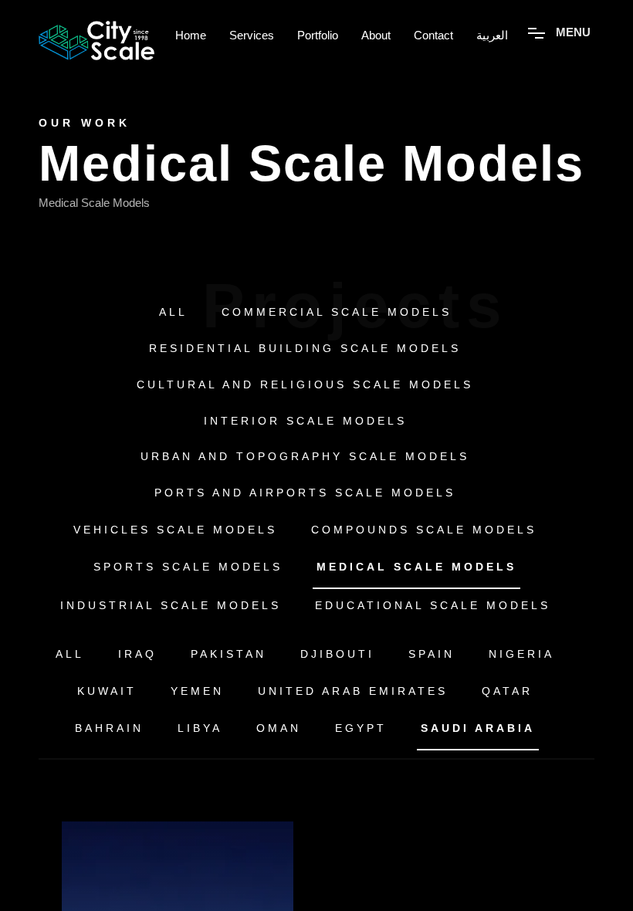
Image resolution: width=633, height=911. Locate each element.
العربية (492, 35)
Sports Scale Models (188, 566)
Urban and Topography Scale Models (304, 456)
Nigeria (521, 654)
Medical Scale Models (416, 566)
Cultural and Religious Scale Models (305, 384)
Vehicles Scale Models (175, 529)
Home (190, 35)
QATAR (507, 691)
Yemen (197, 691)
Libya (200, 728)
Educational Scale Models (432, 605)
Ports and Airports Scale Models (304, 492)
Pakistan (228, 654)
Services (251, 35)
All (173, 312)
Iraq (137, 654)
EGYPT (361, 728)
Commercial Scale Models (337, 312)
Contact (433, 35)
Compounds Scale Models (424, 529)
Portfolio (317, 35)
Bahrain (109, 728)
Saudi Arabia (478, 728)
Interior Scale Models (305, 421)
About (376, 35)
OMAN (278, 728)
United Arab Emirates (353, 691)
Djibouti (337, 654)
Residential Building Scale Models (305, 348)
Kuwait (107, 691)
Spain (431, 654)
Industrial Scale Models (170, 605)
